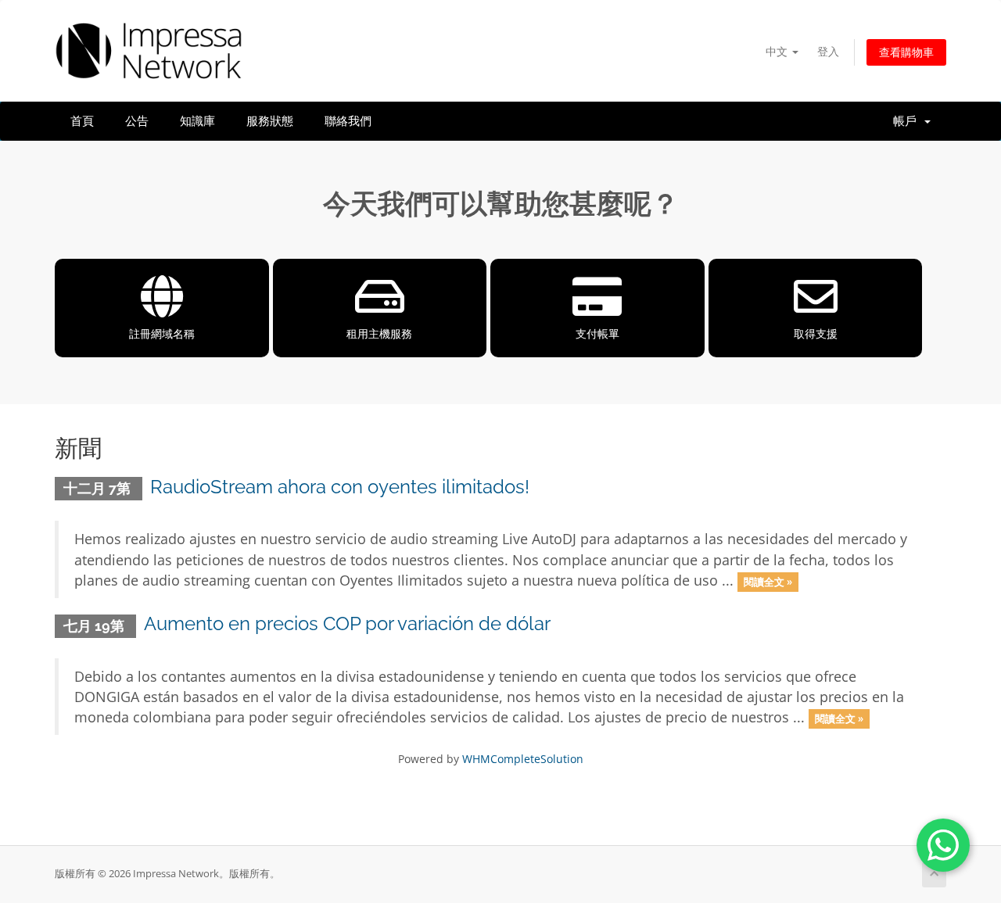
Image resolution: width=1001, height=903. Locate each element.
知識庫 (197, 121)
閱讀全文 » (768, 582)
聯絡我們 (348, 121)
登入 (828, 51)
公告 (137, 121)
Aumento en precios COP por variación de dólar (347, 623)
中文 (778, 51)
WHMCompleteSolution (522, 758)
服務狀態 (269, 121)
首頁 (82, 121)
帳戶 (908, 121)
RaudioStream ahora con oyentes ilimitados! (339, 486)
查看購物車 (906, 52)
